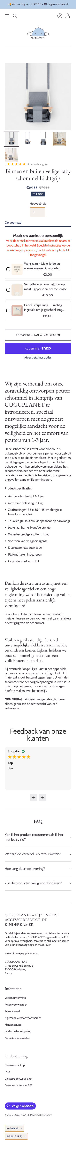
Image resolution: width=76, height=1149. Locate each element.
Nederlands (12, 1128)
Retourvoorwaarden (16, 1004)
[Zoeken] (15, 16)
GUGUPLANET (21, 1114)
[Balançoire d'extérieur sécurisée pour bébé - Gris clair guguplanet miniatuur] (27, 139)
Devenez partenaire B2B (18, 1085)
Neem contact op (15, 1065)
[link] (17, 269)
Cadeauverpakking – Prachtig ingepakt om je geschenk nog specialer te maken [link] (43, 307)
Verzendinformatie (15, 997)
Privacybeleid (12, 1011)
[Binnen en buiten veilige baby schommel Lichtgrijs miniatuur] (11, 139)
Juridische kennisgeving (18, 1031)
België (14, 1136)
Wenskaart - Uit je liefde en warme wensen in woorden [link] (42, 266)
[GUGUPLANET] (38, 33)
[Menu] (7, 16)
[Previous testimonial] (33, 797)
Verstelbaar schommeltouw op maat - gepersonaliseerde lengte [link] (45, 286)
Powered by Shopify (41, 1114)
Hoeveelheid (38, 203)
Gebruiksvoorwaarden (17, 1038)
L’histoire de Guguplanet (18, 1078)
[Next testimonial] (42, 797)
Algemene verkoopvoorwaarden (23, 1018)
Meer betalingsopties (38, 357)
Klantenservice (13, 1024)
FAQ (7, 1072)
